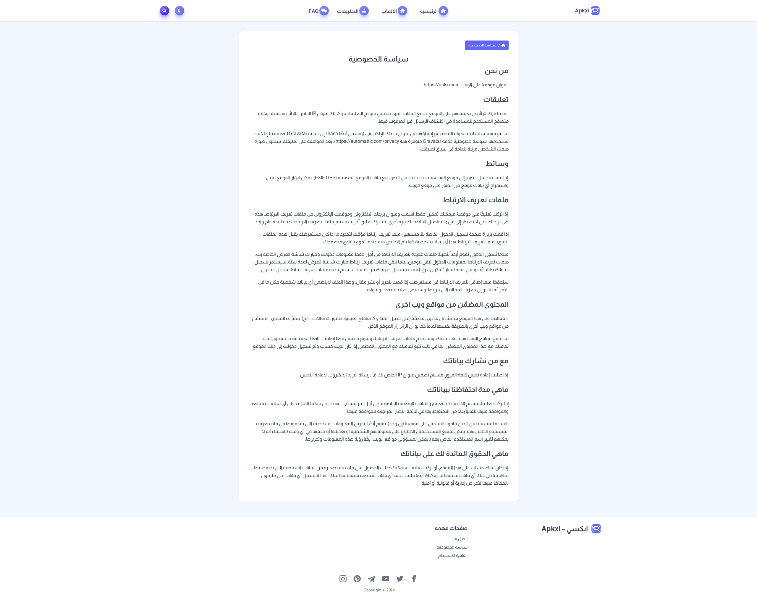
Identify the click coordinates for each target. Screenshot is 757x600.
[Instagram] (343, 578)
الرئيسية (429, 11)
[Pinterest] (357, 578)
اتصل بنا (461, 538)
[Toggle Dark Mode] (181, 10)
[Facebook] (414, 578)
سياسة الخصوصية (452, 547)
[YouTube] (385, 578)
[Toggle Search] (164, 10)
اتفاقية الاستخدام (453, 555)
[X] (399, 578)
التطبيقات (348, 11)
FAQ (314, 11)
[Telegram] (371, 578)
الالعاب (389, 11)
